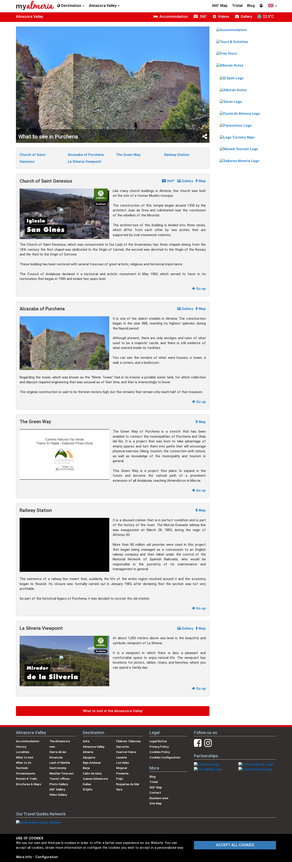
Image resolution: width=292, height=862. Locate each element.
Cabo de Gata (92, 773)
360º (170, 181)
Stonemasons (25, 773)
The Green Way (128, 155)
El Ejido (87, 789)
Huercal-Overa (126, 752)
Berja (86, 768)
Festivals (22, 768)
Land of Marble (59, 762)
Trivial (237, 5)
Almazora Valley (29, 16)
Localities (22, 752)
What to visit (24, 757)
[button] (272, 6)
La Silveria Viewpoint (84, 162)
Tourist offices (59, 778)
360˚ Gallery (57, 789)
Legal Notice (158, 741)
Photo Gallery (58, 784)
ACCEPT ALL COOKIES (235, 845)
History (21, 746)
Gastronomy (57, 768)
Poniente (122, 773)
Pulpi (119, 778)
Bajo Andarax (92, 762)
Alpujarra (89, 757)
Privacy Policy (159, 746)
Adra (86, 741)
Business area (158, 798)
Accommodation (27, 741)
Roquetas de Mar (127, 784)
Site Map (155, 803)
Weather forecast (61, 773)
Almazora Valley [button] (103, 5)
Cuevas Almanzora (95, 778)
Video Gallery (58, 794)
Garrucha (122, 746)
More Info (24, 857)
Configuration (46, 857)
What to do (23, 762)
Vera (119, 789)
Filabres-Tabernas (128, 741)
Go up (200, 289)
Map (202, 181)
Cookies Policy (159, 752)
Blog (251, 5)
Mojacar (121, 768)
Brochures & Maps (28, 784)
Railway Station (176, 155)
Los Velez (122, 762)
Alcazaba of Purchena (86, 155)
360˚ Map (219, 5)
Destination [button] (71, 5)
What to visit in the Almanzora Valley (112, 711)
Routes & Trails (26, 778)
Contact (155, 792)
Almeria (88, 752)
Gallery (187, 181)
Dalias (87, 784)
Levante (121, 757)
